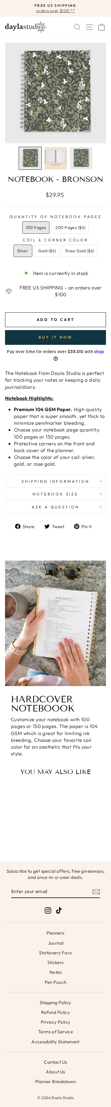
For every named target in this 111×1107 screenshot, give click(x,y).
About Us (55, 1072)
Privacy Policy (55, 1022)
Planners (55, 933)
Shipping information (55, 481)
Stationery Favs (55, 953)
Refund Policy (55, 1012)
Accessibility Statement (55, 1042)
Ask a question (56, 507)
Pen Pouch (56, 982)
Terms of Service (55, 1031)
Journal (56, 943)
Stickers (55, 962)
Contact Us (55, 1062)
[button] (30, 158)
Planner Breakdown (55, 1081)
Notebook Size (55, 494)
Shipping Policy (55, 1002)
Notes (55, 972)
